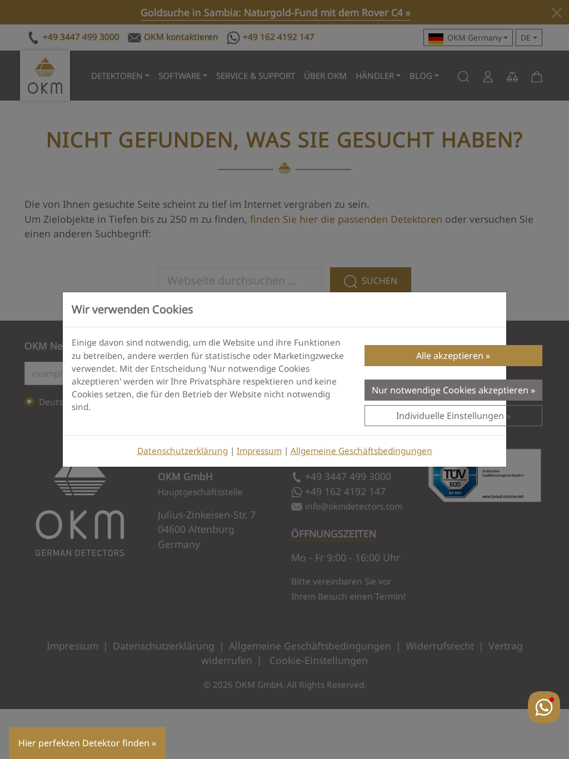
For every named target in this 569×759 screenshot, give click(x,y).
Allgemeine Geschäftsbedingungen (361, 451)
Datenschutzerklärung (182, 451)
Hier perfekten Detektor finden (83, 743)
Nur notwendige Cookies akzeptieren (450, 390)
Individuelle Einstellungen (450, 416)
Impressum (259, 451)
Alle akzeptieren (449, 355)
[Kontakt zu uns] (544, 707)
